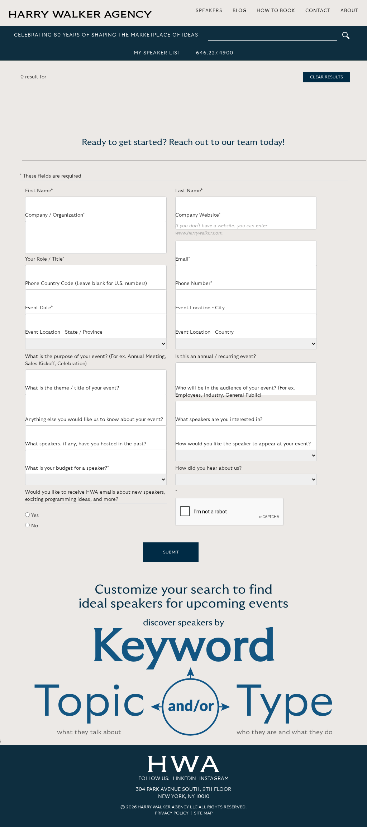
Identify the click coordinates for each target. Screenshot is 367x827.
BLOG (240, 11)
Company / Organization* (55, 215)
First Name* (39, 190)
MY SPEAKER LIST (157, 52)
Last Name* (188, 190)
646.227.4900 (214, 52)
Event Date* (39, 307)
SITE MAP (203, 813)
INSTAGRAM (214, 778)
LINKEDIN (184, 778)
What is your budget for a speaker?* (67, 468)
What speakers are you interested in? (218, 419)
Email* (182, 259)
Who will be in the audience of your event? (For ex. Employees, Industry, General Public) (235, 392)
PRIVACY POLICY (172, 813)
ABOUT (349, 11)
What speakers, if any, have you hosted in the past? (85, 443)
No (34, 525)
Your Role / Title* (44, 259)
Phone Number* (193, 283)
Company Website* (197, 215)
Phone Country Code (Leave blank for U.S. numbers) (86, 283)
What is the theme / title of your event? (72, 388)
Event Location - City (200, 307)
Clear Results (326, 77)
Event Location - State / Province (64, 332)
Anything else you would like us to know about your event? (94, 419)
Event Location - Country (204, 332)
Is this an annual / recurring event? (215, 356)
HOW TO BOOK (276, 11)
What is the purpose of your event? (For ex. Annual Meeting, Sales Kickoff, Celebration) (95, 360)
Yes (35, 515)
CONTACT (317, 11)
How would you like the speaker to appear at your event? (243, 443)
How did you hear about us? (208, 468)
